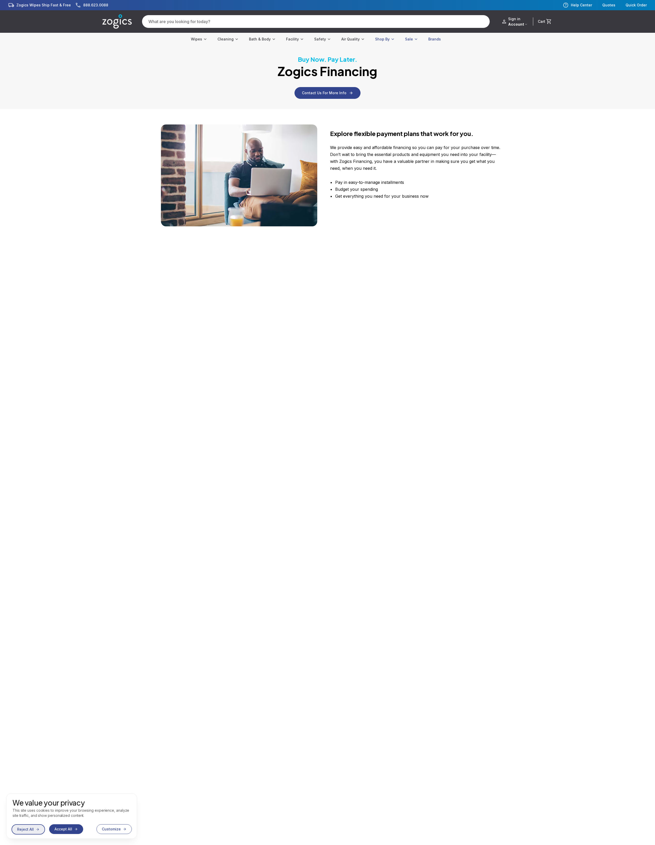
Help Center (581, 5)
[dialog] (71, 816)
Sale (409, 39)
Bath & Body (260, 39)
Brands (434, 39)
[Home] (117, 21)
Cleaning (225, 39)
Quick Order (636, 5)
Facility (292, 39)
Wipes (196, 39)
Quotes (608, 5)
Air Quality (350, 39)
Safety (320, 39)
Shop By (382, 39)
